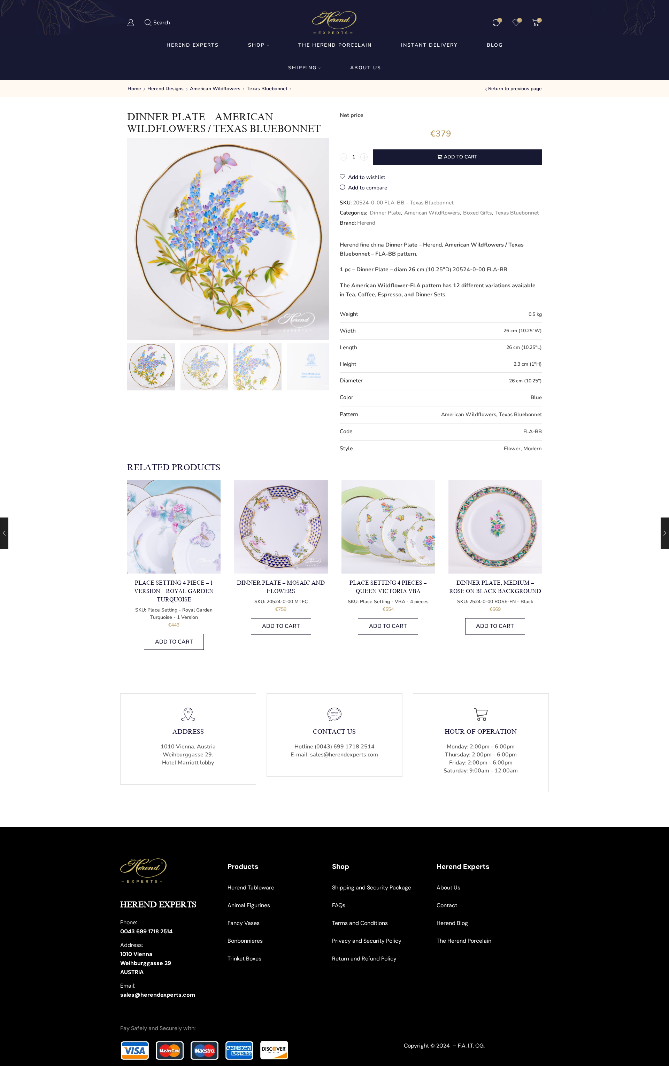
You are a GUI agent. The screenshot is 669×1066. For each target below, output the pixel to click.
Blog (495, 45)
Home (134, 88)
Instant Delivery (429, 45)
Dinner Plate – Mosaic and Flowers (281, 587)
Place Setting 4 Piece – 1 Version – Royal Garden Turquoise (174, 591)
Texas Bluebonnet (267, 88)
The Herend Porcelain (335, 45)
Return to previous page (515, 88)
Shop (256, 45)
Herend (366, 222)
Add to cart (460, 157)
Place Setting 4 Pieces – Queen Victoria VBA (387, 587)
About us (365, 67)
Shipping (302, 67)
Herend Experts (193, 45)
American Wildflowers (215, 88)
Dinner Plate (385, 212)
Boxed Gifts (477, 212)
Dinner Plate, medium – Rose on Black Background (495, 587)
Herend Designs (165, 88)
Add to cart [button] (174, 642)
